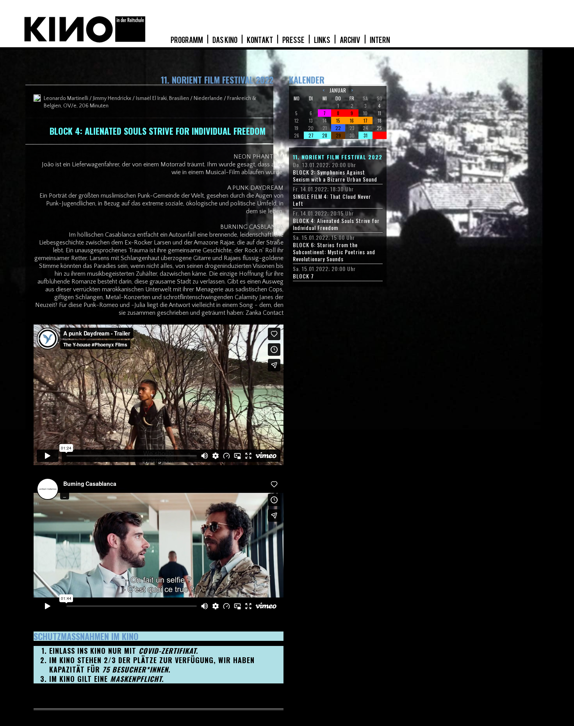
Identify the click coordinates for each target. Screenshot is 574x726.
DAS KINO (225, 40)
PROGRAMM (187, 40)
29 (338, 135)
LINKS (322, 40)
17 (365, 120)
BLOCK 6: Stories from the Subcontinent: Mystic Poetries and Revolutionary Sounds (334, 251)
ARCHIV (350, 40)
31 (365, 135)
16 (352, 120)
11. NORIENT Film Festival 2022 (337, 157)
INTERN (380, 40)
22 (338, 128)
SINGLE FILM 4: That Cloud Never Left (332, 200)
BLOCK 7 (303, 276)
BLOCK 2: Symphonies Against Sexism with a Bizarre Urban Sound (335, 176)
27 (311, 135)
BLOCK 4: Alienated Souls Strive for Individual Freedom (336, 224)
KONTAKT (260, 40)
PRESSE (294, 40)
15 (338, 120)
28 (324, 135)
